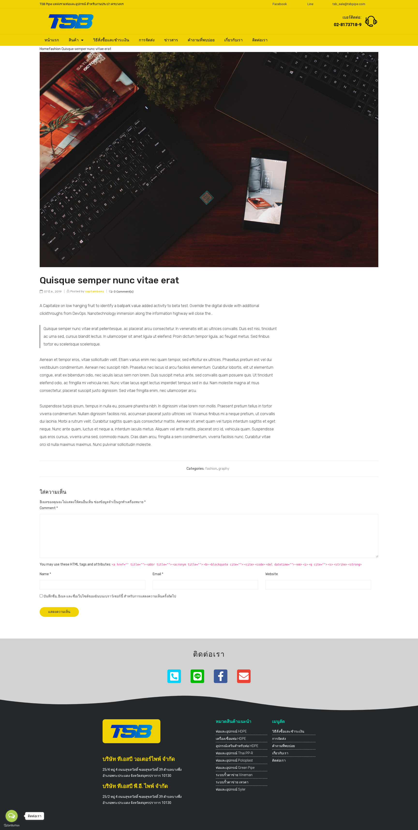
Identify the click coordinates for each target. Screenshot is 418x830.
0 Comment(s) (124, 291)
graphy (223, 469)
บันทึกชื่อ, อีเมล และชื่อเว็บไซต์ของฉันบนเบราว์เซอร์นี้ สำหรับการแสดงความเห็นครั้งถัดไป (110, 596)
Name (45, 574)
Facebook (280, 4)
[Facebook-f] (220, 676)
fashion (55, 49)
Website (271, 574)
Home (44, 49)
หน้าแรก (52, 40)
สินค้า (74, 40)
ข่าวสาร (171, 40)
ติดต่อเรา (260, 40)
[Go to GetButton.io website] (11, 825)
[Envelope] (244, 676)
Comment (49, 508)
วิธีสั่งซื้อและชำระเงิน (111, 40)
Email (158, 574)
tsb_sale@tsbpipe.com (349, 4)
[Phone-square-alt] (174, 676)
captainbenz (94, 291)
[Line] (197, 676)
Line (310, 4)
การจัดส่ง (147, 40)
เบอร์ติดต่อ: (352, 17)
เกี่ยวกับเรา (233, 40)
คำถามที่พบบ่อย (201, 40)
